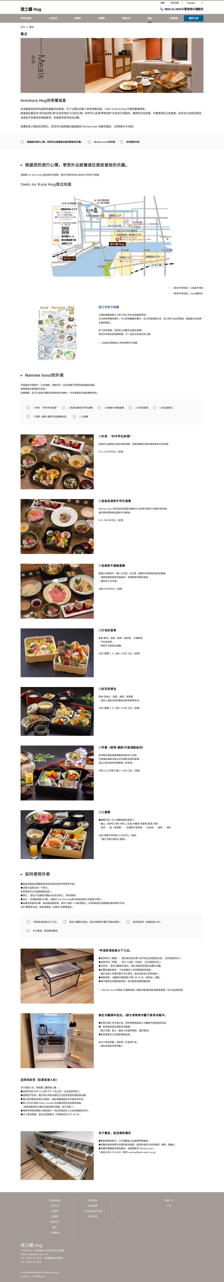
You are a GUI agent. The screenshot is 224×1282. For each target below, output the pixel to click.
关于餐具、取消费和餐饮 (45, 931)
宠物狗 (54, 1211)
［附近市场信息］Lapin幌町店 (187, 293)
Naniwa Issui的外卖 (104, 142)
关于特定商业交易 (93, 1211)
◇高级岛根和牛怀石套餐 (80, 407)
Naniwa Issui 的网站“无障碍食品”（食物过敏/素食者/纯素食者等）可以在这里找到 (142, 990)
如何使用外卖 (133, 142)
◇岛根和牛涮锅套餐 (114, 407)
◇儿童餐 (83, 416)
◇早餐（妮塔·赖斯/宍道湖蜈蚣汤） (50, 416)
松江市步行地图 (109, 307)
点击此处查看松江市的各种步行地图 (119, 343)
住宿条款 (92, 1200)
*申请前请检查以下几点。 (46, 922)
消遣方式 (54, 1222)
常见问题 (92, 1216)
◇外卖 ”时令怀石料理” (45, 407)
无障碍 (54, 1216)
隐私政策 (92, 1206)
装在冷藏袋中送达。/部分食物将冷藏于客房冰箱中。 (95, 922)
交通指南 (54, 1232)
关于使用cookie (39, 1276)
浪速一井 (169, 1200)
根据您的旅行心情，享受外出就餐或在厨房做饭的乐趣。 (55, 142)
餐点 (55, 1227)
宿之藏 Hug (32, 1245)
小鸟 (169, 1206)
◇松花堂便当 (166, 407)
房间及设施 (54, 1200)
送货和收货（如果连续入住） (147, 922)
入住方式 (54, 1206)
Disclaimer (25, 1276)
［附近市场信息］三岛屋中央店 (187, 288)
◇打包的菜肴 (141, 407)
